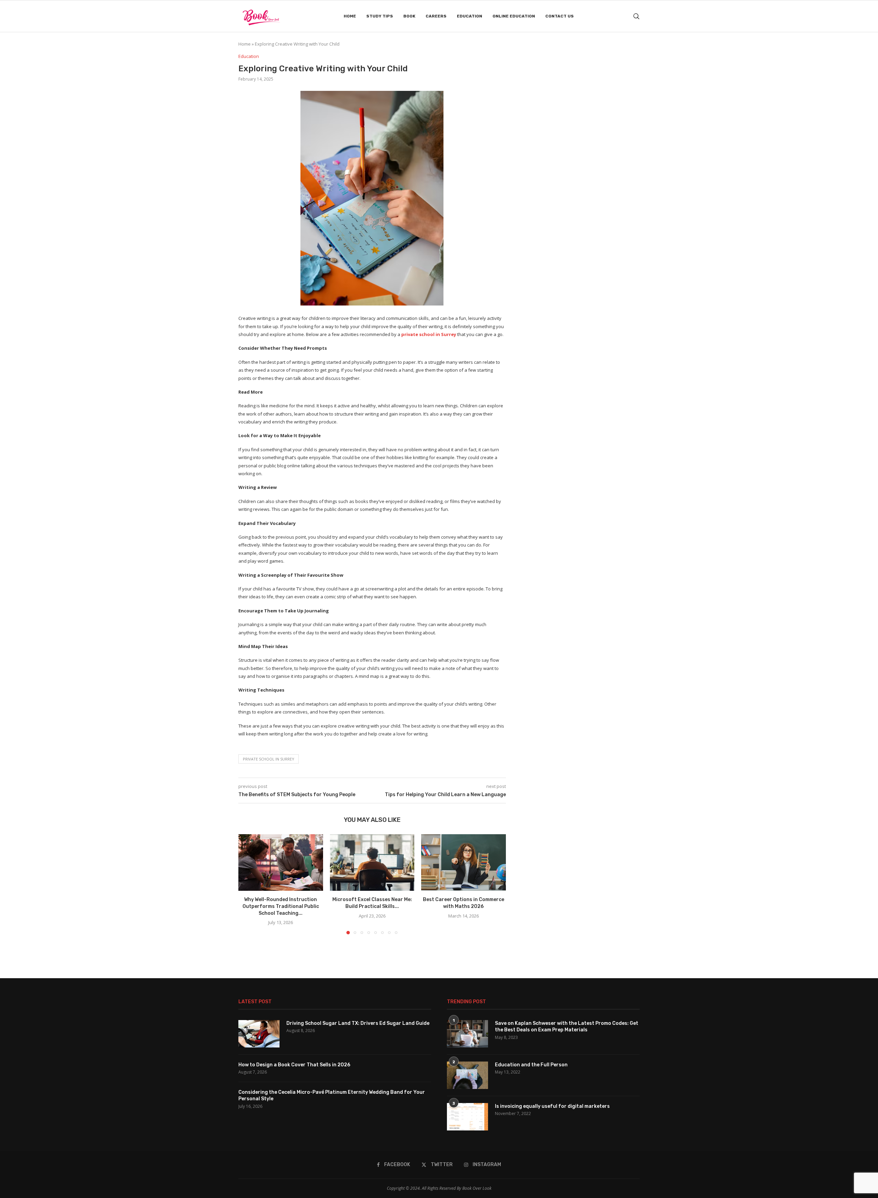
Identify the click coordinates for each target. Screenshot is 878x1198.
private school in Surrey (428, 334)
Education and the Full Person (531, 1065)
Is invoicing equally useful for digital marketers (552, 1106)
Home (350, 16)
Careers (436, 16)
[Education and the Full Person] (467, 1075)
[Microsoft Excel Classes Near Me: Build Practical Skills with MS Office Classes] (372, 862)
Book (409, 16)
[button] (247, 884)
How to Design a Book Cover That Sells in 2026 (294, 1065)
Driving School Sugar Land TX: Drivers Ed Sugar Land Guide (357, 1023)
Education (469, 16)
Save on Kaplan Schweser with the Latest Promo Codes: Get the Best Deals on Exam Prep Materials (566, 1026)
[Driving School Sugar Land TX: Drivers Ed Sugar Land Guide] (259, 1033)
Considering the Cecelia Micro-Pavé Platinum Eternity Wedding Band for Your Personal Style (331, 1095)
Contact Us (559, 16)
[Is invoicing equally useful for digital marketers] (467, 1116)
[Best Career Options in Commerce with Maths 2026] (463, 862)
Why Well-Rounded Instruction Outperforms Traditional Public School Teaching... (280, 906)
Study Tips (379, 16)
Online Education (514, 16)
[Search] (636, 16)
